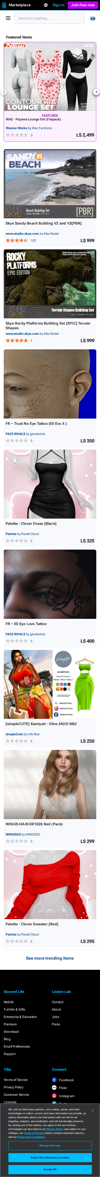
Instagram (66, 1096)
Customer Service (16, 1094)
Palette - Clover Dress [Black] (31, 523)
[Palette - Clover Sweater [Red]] (50, 884)
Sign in (58, 5)
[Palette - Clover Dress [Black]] (50, 484)
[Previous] (3, 92)
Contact (57, 1002)
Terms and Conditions (31, 1137)
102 (33, 240)
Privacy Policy (13, 1087)
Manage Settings (50, 1145)
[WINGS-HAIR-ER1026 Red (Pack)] (50, 784)
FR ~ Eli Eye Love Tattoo (26, 624)
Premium (10, 1024)
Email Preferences (17, 1046)
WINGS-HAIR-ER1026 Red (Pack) (34, 824)
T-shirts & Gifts (14, 1009)
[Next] (96, 92)
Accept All (49, 1169)
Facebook (66, 1080)
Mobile (8, 1002)
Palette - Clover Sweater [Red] (32, 924)
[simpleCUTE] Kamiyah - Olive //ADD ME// (41, 724)
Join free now (83, 5)
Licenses (10, 1102)
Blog (7, 1039)
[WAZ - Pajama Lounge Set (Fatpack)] (50, 76)
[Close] (92, 1111)
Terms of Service (15, 1080)
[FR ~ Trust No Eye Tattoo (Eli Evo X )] (50, 384)
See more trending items (50, 958)
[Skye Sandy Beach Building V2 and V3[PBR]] (50, 183)
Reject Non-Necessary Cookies (50, 1157)
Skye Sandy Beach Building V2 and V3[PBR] (44, 223)
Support (9, 1054)
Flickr (62, 1088)
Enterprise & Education (20, 1017)
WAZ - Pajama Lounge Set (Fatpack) (33, 119)
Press (56, 1024)
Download (11, 1031)
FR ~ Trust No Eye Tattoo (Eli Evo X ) (36, 423)
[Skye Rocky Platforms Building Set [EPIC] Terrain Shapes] (50, 284)
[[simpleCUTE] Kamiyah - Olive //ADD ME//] (50, 684)
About (56, 1009)
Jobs (55, 1017)
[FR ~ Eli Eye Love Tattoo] (50, 584)
